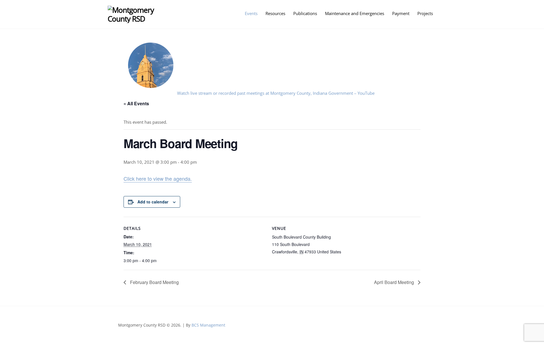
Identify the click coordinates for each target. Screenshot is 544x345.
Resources (275, 13)
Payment (400, 13)
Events (251, 13)
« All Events (136, 103)
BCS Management (208, 325)
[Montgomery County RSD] (139, 19)
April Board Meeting (394, 282)
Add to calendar (152, 202)
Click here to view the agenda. (158, 178)
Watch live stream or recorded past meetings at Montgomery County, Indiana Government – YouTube (276, 93)
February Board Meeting (154, 282)
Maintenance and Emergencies (354, 13)
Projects (425, 13)
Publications (305, 13)
